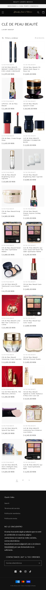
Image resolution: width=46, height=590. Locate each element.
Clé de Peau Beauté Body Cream (11, 212)
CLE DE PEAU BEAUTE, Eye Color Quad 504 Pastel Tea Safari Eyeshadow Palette (33, 250)
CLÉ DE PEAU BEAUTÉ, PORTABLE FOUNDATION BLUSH (31, 140)
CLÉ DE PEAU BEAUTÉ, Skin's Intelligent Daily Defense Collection (10, 467)
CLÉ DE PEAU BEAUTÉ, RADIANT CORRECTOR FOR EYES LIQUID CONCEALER (11, 69)
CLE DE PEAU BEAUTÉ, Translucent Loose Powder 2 (11, 286)
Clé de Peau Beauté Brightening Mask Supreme (33, 176)
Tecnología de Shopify (30, 585)
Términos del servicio (12, 508)
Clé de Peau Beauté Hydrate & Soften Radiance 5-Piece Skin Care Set (33, 394)
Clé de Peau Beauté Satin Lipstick (32, 285)
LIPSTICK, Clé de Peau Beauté (10, 105)
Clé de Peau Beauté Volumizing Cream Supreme (11, 358)
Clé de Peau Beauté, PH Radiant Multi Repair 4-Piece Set (31, 69)
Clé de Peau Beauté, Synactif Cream (30, 105)
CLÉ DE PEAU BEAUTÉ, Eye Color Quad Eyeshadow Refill (32, 467)
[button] (2, 12)
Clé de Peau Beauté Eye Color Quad (32, 322)
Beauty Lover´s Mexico (19, 585)
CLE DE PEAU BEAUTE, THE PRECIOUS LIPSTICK (11, 393)
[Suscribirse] (39, 563)
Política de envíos (10, 518)
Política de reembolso (12, 513)
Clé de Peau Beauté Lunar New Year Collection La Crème (11, 322)
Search (6, 503)
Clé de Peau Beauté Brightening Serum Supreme (9, 177)
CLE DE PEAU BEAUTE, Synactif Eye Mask (10, 429)
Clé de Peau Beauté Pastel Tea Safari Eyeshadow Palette (11, 250)
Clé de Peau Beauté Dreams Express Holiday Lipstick (32, 213)
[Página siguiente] (29, 480)
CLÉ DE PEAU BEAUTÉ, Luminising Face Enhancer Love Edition (32, 430)
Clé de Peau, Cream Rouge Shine (11, 139)
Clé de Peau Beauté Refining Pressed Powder (32, 358)
